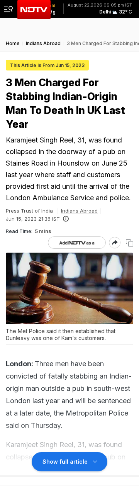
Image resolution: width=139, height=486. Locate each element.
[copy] (129, 242)
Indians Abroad (79, 211)
